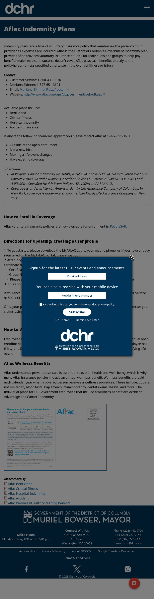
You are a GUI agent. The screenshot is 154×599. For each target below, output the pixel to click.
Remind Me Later (87, 320)
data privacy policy (103, 304)
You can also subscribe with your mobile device (77, 286)
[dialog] (77, 306)
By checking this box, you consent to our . (79, 304)
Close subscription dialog (132, 258)
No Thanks (62, 320)
